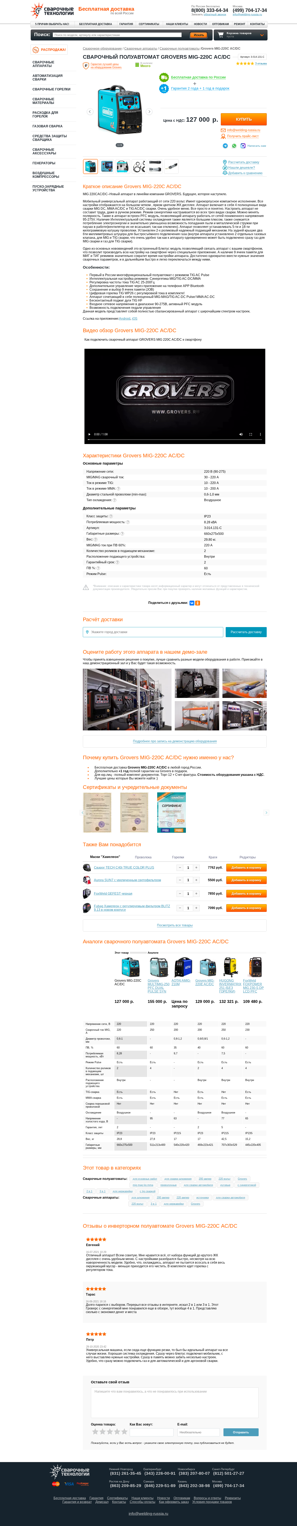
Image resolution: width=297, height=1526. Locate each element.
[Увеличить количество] (196, 867)
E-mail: (182, 1424)
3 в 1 (102, 1191)
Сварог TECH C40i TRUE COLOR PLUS (124, 867)
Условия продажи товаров (212, 1502)
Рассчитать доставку (243, 162)
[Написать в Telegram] (225, 145)
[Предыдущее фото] (90, 111)
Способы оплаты (142, 1502)
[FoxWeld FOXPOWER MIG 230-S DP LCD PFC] (254, 976)
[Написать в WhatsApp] (234, 145)
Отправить (241, 1432)
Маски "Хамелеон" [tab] (105, 856)
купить (244, 119)
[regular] (109, 1431)
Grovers (242, 1178)
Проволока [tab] (143, 857)
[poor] (102, 1431)
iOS (134, 318)
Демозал (101, 1502)
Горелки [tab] (178, 857)
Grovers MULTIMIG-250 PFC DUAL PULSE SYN (159, 986)
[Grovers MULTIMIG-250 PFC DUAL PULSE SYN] (159, 976)
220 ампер (183, 1197)
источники (202, 1197)
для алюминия (141, 1197)
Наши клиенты (177, 24)
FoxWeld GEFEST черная (113, 893)
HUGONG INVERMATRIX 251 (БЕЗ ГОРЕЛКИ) (230, 986)
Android (124, 318)
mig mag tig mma (143, 1185)
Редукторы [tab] (248, 857)
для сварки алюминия (178, 1178)
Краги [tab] (213, 857)
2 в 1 (89, 1191)
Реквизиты (233, 1498)
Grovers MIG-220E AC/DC (204, 982)
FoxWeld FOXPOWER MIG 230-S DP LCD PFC (253, 986)
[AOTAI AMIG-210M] (183, 976)
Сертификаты (149, 24)
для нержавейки (123, 1191)
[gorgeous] (124, 1431)
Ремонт (239, 24)
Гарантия (126, 24)
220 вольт (225, 1178)
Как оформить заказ (174, 1502)
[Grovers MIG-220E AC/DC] (207, 976)
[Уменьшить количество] (180, 867)
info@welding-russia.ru (243, 130)
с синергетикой (247, 1185)
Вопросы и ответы (207, 1498)
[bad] (95, 1431)
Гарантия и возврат (77, 1502)
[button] (90, 166)
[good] (117, 1431)
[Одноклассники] (197, 603)
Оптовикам (220, 24)
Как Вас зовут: (141, 1424)
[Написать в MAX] (243, 145)
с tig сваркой (147, 1191)
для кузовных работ (145, 1178)
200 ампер (205, 1178)
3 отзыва (261, 63)
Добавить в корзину (246, 867)
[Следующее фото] (149, 111)
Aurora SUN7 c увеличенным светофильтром (127, 880)
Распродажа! (53, 49)
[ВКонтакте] (192, 603)
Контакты (257, 24)
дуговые (225, 1185)
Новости (200, 24)
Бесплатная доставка (95, 24)
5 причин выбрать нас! (52, 24)
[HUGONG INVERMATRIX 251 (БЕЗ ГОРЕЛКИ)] (230, 976)
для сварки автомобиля (198, 1185)
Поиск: (42, 34)
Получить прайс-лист (243, 136)
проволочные (168, 1185)
